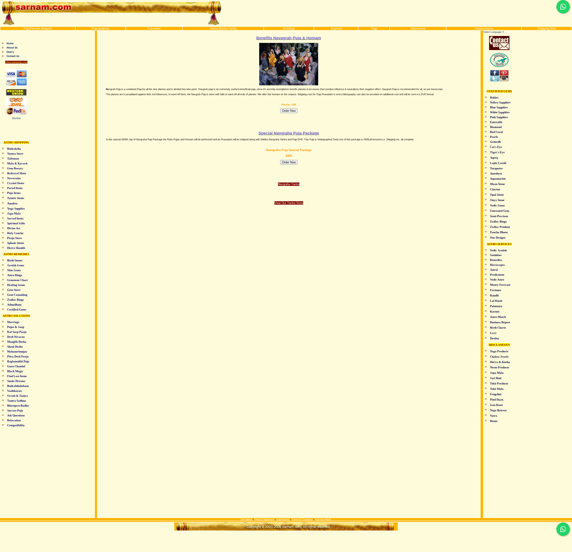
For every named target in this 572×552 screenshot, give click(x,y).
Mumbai (16, 118)
